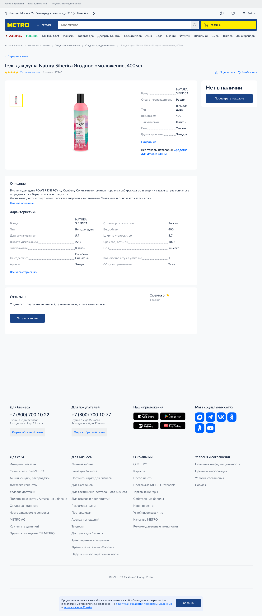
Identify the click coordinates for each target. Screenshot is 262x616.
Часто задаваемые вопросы (29, 512)
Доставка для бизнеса (87, 533)
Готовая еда (86, 36)
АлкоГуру (15, 36)
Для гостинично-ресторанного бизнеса (99, 491)
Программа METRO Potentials (154, 485)
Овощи (171, 36)
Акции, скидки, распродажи (29, 478)
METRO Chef (50, 36)
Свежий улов (133, 36)
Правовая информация (211, 471)
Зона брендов (245, 36)
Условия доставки (14, 3)
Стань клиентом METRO (27, 471)
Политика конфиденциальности (217, 464)
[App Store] (146, 416)
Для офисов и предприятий (91, 498)
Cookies (200, 485)
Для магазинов (82, 485)
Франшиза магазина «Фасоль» (93, 547)
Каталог (46, 25)
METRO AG (18, 519)
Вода (159, 36)
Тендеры (78, 526)
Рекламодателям (84, 505)
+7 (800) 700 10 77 (91, 415)
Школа (227, 36)
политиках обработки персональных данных (144, 604)
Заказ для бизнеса (37, 3)
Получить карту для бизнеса (66, 3)
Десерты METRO (108, 36)
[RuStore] (146, 425)
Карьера (139, 471)
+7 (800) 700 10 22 (29, 415)
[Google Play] (172, 416)
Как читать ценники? (24, 526)
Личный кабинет (83, 464)
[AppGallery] (172, 425)
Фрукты (185, 36)
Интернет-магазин (23, 464)
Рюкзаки (68, 36)
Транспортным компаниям (90, 540)
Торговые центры (145, 491)
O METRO (140, 464)
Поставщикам (81, 512)
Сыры (215, 36)
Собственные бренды (148, 498)
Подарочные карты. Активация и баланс (38, 498)
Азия (148, 36)
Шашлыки (201, 36)
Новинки (32, 36)
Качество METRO (145, 519)
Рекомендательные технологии (155, 526)
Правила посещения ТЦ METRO (32, 533)
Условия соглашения (209, 478)
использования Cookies (78, 607)
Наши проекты (143, 505)
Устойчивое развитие (148, 512)
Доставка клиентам (23, 485)
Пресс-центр (142, 478)
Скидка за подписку (24, 505)
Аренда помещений (85, 519)
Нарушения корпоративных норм (95, 554)
